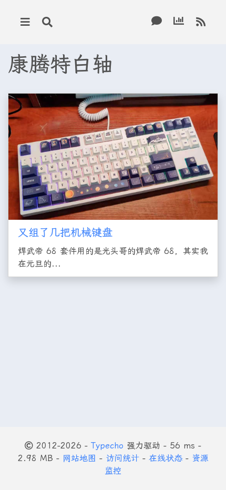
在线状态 (165, 458)
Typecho (107, 446)
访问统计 (122, 458)
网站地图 (79, 458)
